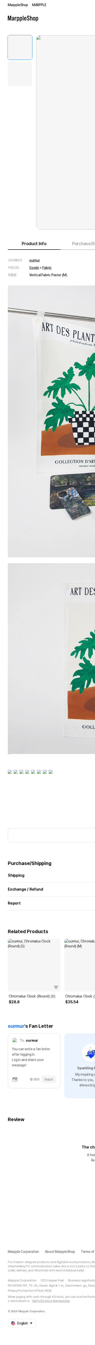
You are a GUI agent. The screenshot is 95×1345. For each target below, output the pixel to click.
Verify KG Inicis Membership (51, 1301)
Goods (34, 268)
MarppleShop (18, 5)
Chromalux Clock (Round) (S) (32, 996)
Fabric (47, 268)
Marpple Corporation (23, 1252)
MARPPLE (39, 5)
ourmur (34, 260)
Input (48, 1079)
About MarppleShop (60, 1252)
